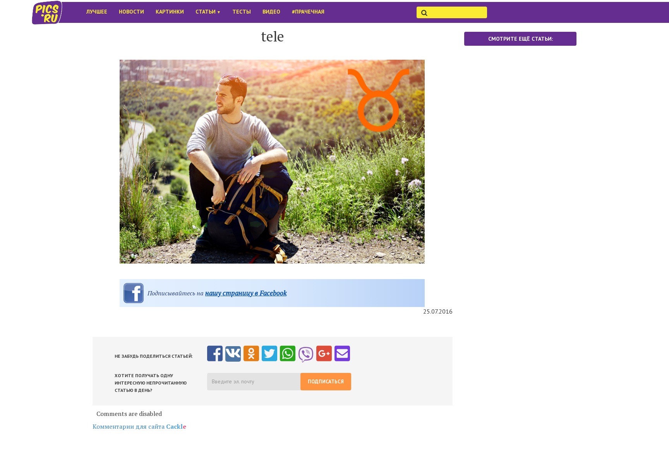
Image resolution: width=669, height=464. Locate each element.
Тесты (241, 11)
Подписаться (326, 381)
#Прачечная (308, 11)
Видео (271, 11)
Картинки (170, 11)
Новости (131, 11)
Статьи (208, 11)
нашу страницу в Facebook (245, 292)
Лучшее (96, 11)
